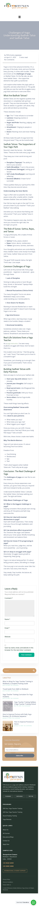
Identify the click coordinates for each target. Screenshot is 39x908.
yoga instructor (12, 343)
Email (7, 628)
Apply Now (6, 844)
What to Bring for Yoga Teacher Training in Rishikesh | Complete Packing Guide (18, 682)
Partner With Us (7, 885)
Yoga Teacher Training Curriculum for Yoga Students (18, 695)
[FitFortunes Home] (13, 777)
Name (7, 619)
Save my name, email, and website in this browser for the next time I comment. (19, 649)
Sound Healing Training (10, 816)
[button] (19, 17)
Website (7, 637)
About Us (5, 829)
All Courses (6, 833)
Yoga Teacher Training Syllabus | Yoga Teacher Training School (25, 703)
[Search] (33, 670)
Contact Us (6, 840)
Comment (9, 598)
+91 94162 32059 (8, 863)
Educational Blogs (8, 837)
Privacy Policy (6, 879)
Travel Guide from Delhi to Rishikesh (15, 689)
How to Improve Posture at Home (24, 723)
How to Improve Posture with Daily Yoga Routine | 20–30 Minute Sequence (17, 715)
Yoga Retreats (7, 819)
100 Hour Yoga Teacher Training (12, 812)
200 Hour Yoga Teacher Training (12, 808)
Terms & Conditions (8, 882)
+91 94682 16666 (8, 866)
